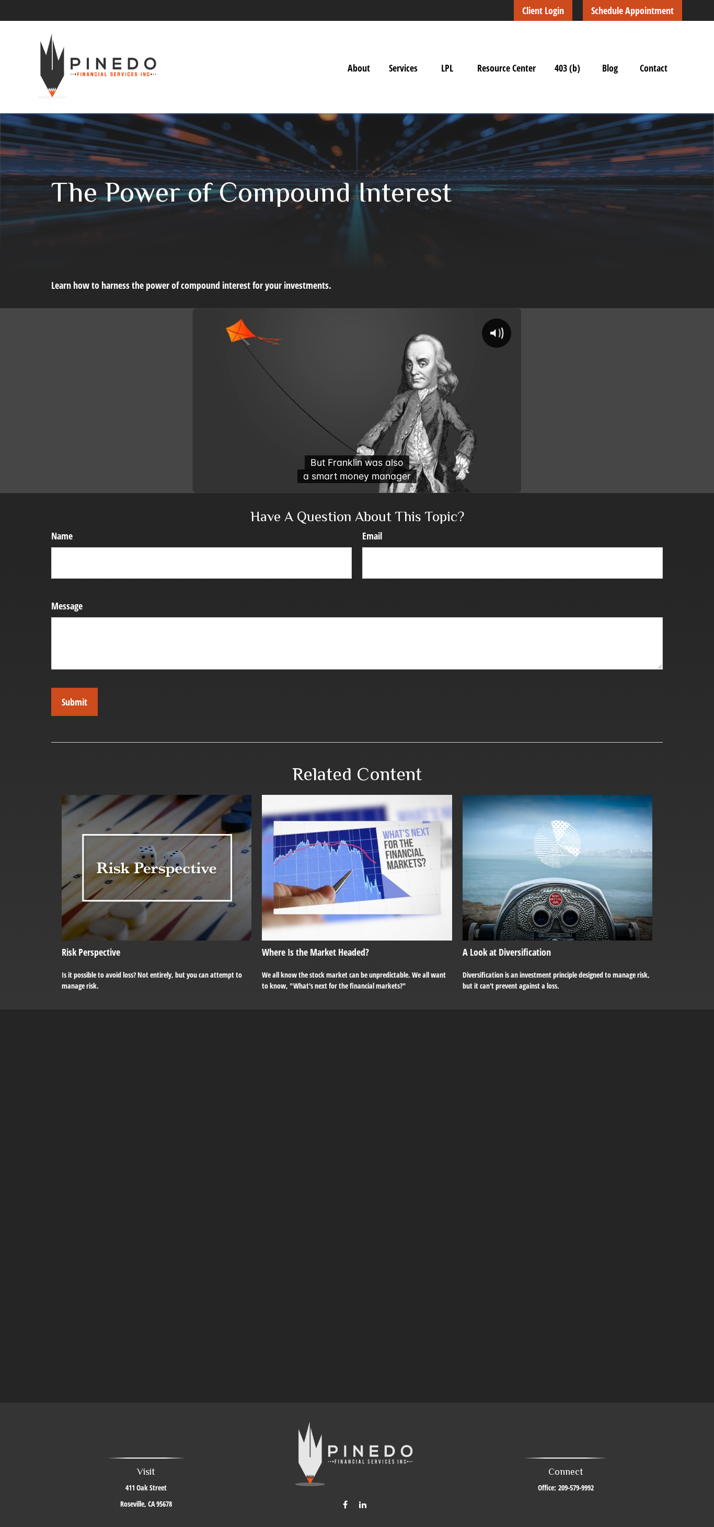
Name (62, 536)
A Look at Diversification (507, 952)
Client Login (543, 10)
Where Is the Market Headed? (315, 952)
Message (67, 606)
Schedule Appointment (632, 10)
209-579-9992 (576, 1488)
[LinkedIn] (363, 1504)
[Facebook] (345, 1504)
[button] (358, 67)
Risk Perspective (91, 952)
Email (372, 536)
